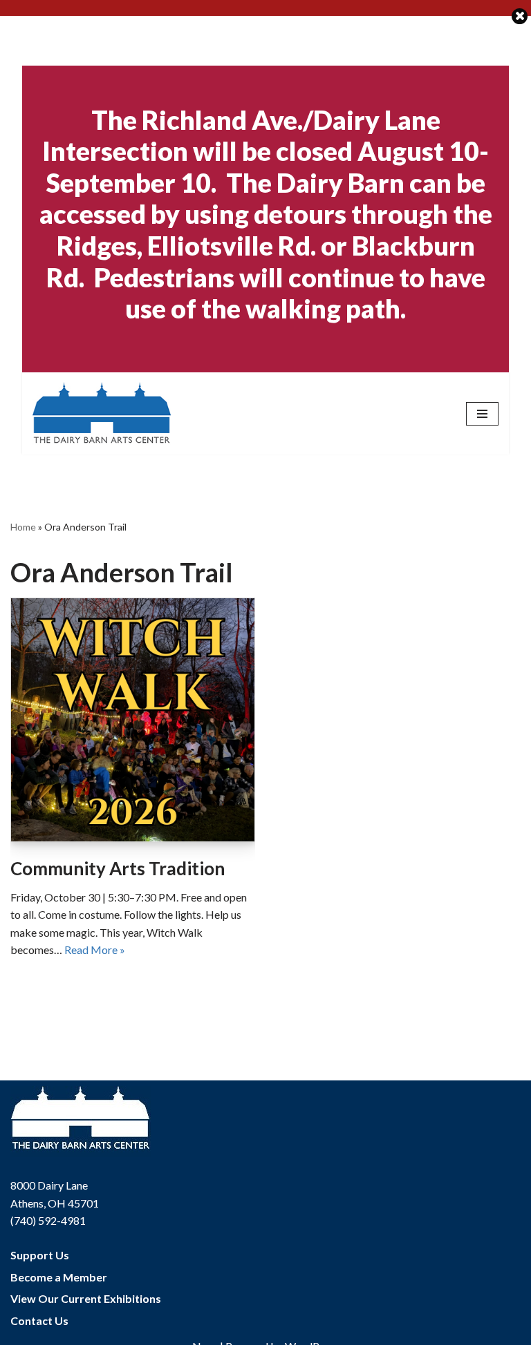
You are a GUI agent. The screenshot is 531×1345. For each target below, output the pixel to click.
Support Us (39, 1254)
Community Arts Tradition (117, 868)
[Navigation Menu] (482, 414)
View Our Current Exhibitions (85, 1298)
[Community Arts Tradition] (132, 720)
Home (23, 527)
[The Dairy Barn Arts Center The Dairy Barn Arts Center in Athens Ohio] (101, 413)
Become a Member (58, 1277)
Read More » (94, 949)
